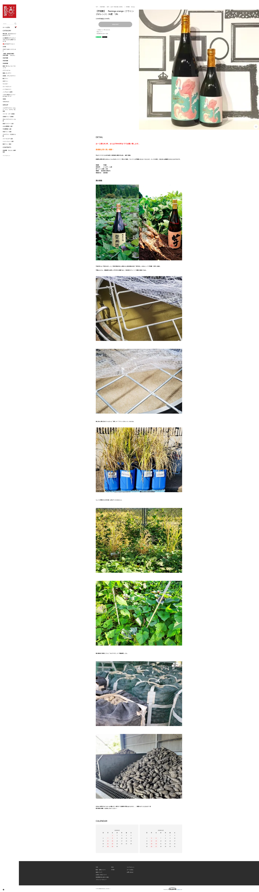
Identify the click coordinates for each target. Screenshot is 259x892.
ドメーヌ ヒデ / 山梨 (8, 138)
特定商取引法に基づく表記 (102, 877)
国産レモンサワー (7, 73)
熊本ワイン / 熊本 (7, 144)
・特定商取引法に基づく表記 (102, 33)
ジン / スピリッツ (7, 86)
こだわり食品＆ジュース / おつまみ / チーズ (9, 95)
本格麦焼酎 (5, 63)
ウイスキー (5, 84)
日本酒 (4, 46)
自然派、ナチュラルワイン (9, 75)
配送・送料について (100, 869)
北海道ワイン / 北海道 (8, 116)
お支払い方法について (101, 874)
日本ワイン (5, 81)
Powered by (166, 889)
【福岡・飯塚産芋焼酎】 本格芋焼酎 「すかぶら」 (9, 54)
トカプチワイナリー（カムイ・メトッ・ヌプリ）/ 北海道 (9, 109)
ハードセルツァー (7, 89)
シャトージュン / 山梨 (8, 141)
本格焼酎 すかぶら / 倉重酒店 (9, 151)
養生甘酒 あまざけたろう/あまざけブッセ (9, 34)
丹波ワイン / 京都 (7, 131)
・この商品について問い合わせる (103, 29)
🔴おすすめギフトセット (9, 44)
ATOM (112, 869)
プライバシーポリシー (101, 879)
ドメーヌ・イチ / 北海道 (9, 114)
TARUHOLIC (6, 101)
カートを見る (9, 27)
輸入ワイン (5, 78)
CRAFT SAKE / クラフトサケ (9, 50)
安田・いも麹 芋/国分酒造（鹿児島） (115, 6)
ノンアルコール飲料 (7, 92)
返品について (99, 872)
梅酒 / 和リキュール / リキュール (9, 66)
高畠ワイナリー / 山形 (8, 123)
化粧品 (4, 99)
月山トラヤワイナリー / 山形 (9, 120)
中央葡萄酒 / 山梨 (7, 129)
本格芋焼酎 (5, 58)
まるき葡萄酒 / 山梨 (7, 126)
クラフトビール (6, 70)
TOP (97, 6)
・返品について (99, 31)
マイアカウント (6, 155)
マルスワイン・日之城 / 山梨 (9, 135)
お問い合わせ (130, 872)
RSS (112, 867)
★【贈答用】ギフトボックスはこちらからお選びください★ (9, 39)
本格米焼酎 (5, 60)
